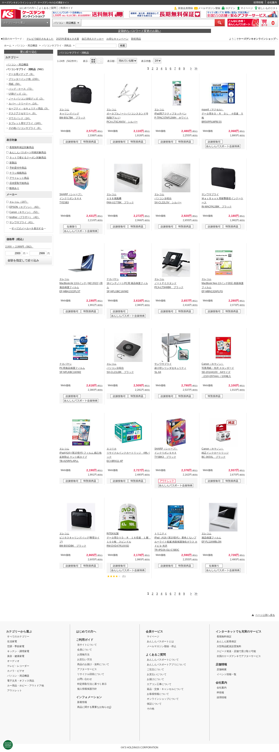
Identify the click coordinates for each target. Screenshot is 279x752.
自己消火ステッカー (93, 38)
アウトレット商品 (19, 178)
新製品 (13, 162)
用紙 (15, 84)
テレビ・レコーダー (18, 666)
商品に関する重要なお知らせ (93, 707)
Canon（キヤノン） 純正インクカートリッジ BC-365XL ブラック (215, 452)
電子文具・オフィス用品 (20, 680)
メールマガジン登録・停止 (161, 646)
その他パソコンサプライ (25, 128)
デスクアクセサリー (23, 113)
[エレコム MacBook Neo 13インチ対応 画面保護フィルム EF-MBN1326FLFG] (223, 262)
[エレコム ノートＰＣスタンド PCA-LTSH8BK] (176, 262)
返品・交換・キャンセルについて (165, 689)
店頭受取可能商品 (19, 183)
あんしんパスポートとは (160, 641)
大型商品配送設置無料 (229, 646)
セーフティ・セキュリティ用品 (29, 108)
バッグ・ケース (21, 88)
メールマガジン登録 (209, 8)
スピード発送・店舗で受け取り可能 (236, 651)
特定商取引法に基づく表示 (92, 684)
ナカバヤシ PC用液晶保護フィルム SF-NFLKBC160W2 (72, 368)
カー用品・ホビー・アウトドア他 (25, 685)
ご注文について (155, 669)
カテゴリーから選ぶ (14, 22)
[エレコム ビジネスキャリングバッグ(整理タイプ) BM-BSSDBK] (81, 517)
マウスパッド (20, 118)
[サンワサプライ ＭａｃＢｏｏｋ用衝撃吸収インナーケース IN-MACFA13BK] (223, 178)
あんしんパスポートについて (163, 659)
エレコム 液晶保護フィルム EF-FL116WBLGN (211, 537)
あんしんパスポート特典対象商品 (27, 152)
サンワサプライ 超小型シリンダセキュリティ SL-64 (170, 368)
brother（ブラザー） (24, 217)
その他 (150, 708)
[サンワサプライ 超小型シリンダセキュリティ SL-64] (176, 347)
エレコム (18, 201)
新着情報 (82, 702)
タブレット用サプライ (25, 123)
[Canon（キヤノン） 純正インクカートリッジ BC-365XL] (223, 432)
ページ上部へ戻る (265, 615)
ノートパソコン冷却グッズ (26, 98)
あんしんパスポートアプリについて (166, 664)
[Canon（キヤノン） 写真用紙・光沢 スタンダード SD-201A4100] (223, 347)
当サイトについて (87, 644)
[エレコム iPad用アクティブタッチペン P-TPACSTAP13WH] (176, 93)
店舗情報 (221, 664)
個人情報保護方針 (87, 688)
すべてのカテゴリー (18, 636)
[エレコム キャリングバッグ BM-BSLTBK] (81, 93)
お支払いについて (156, 674)
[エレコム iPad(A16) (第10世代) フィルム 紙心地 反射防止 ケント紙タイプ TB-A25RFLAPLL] (81, 432)
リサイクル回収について (90, 674)
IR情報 (220, 692)
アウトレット (14, 690)
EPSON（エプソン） (24, 207)
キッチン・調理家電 (18, 651)
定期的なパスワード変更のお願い (139, 30)
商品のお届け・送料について (93, 664)
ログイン (230, 8)
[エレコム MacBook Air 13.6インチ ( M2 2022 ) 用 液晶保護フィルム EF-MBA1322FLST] (81, 262)
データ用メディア (22, 74)
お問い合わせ (84, 679)
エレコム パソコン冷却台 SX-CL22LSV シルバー (168, 198)
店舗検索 (222, 669)
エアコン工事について (159, 684)
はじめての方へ (28, 8)
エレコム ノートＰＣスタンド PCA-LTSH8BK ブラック (168, 283)
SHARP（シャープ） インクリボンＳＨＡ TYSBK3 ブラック (166, 452)
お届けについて (155, 679)
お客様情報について (158, 694)
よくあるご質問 (47, 8)
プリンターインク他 (24, 79)
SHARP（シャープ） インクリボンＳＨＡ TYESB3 (71, 198)
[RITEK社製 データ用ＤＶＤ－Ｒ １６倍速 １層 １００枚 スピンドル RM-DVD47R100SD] (128, 517)
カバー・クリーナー (23, 103)
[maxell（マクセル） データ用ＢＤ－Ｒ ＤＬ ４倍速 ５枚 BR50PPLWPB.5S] (223, 93)
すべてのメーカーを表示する (28, 228)
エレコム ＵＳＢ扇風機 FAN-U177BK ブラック (120, 198)
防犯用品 (136, 38)
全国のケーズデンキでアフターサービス (239, 656)
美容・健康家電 (15, 656)
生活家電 (12, 641)
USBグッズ (18, 93)
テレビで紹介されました (40, 38)
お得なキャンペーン (117, 38)
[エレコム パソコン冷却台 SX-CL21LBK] (128, 347)
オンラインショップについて (163, 698)
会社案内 (272, 2)
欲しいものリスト (268, 8)
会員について (84, 649)
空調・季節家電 (15, 646)
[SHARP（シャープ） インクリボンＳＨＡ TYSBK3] (176, 432)
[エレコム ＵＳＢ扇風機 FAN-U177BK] (128, 178)
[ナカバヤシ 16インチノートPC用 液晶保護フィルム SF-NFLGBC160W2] (128, 262)
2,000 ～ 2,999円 (19, 246)
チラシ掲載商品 (18, 172)
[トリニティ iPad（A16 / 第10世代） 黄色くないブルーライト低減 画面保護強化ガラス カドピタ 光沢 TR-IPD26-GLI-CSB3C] (176, 517)
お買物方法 (83, 654)
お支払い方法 (84, 659)
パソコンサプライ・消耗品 (56, 45)
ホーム (7, 45)
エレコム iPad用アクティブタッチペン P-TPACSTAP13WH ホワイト (171, 113)
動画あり (14, 188)
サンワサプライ (21, 222)
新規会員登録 (185, 8)
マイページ (247, 8)
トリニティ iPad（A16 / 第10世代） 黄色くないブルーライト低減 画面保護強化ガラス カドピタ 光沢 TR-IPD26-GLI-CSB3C (175, 541)
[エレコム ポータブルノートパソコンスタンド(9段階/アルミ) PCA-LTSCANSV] (128, 93)
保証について (154, 703)
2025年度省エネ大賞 (67, 38)
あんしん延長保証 (226, 641)
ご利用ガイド (65, 8)
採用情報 (258, 2)
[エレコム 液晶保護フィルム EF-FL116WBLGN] (223, 517)
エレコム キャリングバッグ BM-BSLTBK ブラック (72, 113)
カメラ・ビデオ (15, 670)
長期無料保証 (224, 636)
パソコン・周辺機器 (65, 22)
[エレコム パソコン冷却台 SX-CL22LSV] (176, 178)
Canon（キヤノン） (24, 212)
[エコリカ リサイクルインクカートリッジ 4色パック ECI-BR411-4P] (128, 432)
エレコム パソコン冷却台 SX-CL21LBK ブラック (120, 368)
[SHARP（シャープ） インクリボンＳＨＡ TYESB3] (81, 178)
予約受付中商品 (18, 167)
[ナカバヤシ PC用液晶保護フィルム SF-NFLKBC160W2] (81, 347)
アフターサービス (87, 669)
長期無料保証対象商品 (21, 147)
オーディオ (13, 661)
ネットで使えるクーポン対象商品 (27, 157)
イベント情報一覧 (226, 674)
